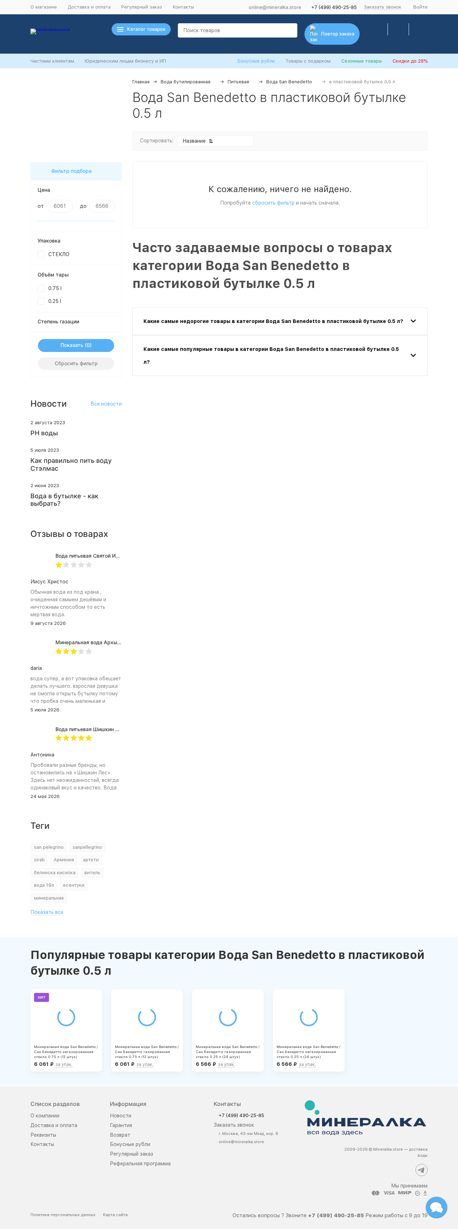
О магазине (43, 7)
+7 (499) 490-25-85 (334, 7)
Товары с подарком (308, 61)
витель (92, 872)
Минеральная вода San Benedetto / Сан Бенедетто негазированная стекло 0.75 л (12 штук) (66, 1051)
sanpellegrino (87, 847)
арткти (91, 859)
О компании (44, 1115)
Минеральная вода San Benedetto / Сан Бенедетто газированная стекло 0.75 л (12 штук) (147, 1051)
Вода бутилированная (185, 81)
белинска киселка (54, 872)
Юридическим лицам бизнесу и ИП (125, 61)
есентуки (73, 885)
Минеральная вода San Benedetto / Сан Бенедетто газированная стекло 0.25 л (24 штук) (227, 1051)
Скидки (410, 61)
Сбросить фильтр (76, 363)
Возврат (120, 1135)
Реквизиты (43, 1135)
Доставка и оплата (89, 7)
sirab (39, 859)
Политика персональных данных (63, 1215)
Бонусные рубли (256, 61)
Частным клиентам (52, 61)
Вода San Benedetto (289, 81)
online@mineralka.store (275, 7)
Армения (64, 859)
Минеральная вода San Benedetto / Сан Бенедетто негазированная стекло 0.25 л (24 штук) (308, 1051)
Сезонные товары (361, 61)
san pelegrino (49, 847)
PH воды (44, 433)
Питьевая (238, 81)
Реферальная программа (140, 1163)
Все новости (106, 404)
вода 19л (44, 885)
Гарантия (121, 1125)
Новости (120, 1115)
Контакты (183, 7)
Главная (141, 81)
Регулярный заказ (141, 7)
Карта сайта (115, 1215)
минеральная (49, 898)
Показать (71, 345)
